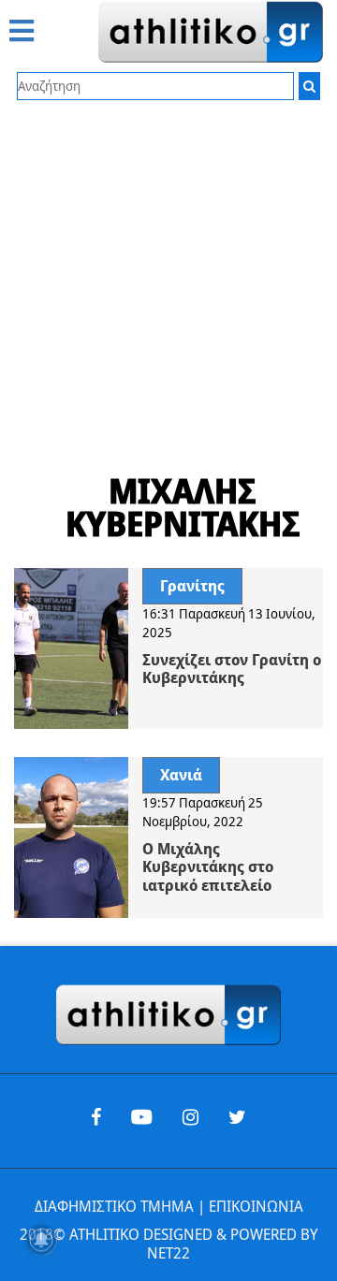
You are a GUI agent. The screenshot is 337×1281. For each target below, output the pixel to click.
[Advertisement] (168, 277)
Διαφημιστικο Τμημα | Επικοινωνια (169, 1206)
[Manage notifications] (41, 1240)
